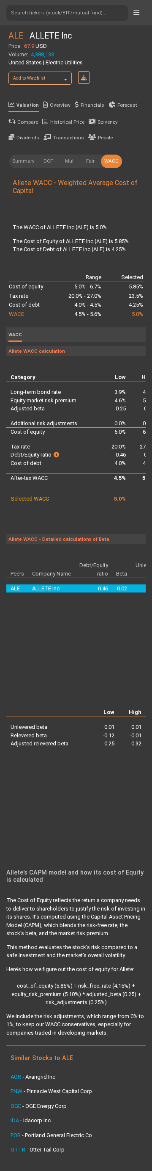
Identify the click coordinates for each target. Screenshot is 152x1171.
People (105, 138)
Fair (90, 161)
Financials (92, 105)
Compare (27, 122)
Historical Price (67, 122)
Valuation (27, 105)
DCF (48, 161)
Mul (69, 161)
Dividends (27, 138)
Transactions (68, 138)
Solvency (108, 122)
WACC (111, 161)
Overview (60, 105)
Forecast (127, 105)
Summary (23, 161)
